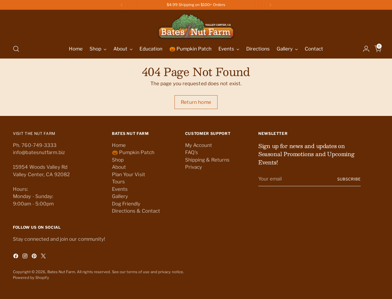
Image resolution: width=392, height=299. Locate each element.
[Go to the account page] (364, 49)
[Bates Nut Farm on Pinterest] (34, 257)
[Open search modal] (16, 49)
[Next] (270, 5)
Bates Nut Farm (61, 271)
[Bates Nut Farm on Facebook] (16, 257)
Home (119, 145)
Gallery (120, 196)
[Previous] (121, 5)
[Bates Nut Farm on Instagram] (25, 257)
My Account (198, 145)
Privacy (193, 167)
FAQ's (191, 152)
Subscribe (349, 179)
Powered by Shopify (31, 277)
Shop (118, 160)
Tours (118, 182)
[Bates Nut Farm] (196, 25)
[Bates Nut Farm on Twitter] (43, 257)
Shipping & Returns (207, 160)
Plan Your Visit (128, 174)
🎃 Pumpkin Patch (133, 152)
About (119, 167)
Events (120, 189)
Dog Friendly (126, 204)
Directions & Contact (136, 211)
